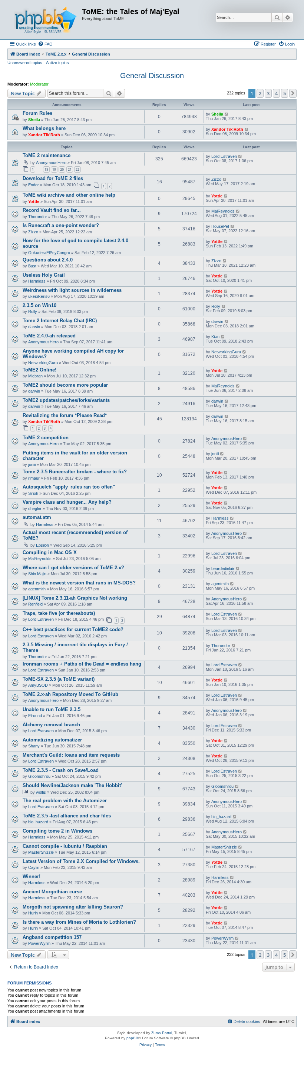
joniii (32, 464)
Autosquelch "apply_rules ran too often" (69, 487)
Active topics (57, 62)
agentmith (37, 589)
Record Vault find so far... (52, 210)
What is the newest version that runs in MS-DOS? (79, 583)
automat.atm (37, 517)
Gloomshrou (39, 776)
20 (62, 169)
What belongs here (44, 128)
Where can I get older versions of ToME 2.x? (73, 567)
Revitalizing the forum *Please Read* (65, 415)
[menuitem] (45, 44)
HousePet (220, 226)
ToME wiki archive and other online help (69, 195)
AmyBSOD (38, 685)
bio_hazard (38, 822)
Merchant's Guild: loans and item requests (71, 755)
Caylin (33, 867)
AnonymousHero (51, 162)
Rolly (32, 311)
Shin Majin (37, 573)
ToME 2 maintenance (46, 155)
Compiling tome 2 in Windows (57, 831)
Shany (34, 746)
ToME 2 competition (46, 437)
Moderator (39, 84)
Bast (32, 266)
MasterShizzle (41, 852)
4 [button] (276, 93)
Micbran (35, 376)
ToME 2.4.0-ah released (49, 336)
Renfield (35, 604)
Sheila (34, 119)
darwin (34, 326)
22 (77, 169)
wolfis (41, 792)
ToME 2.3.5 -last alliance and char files (67, 816)
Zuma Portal (161, 1033)
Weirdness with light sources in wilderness (72, 290)
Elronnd (35, 715)
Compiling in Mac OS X (50, 552)
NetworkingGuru (43, 362)
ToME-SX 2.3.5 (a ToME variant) (59, 679)
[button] (293, 93)
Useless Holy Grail (44, 275)
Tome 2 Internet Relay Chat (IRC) (60, 320)
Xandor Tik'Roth (44, 135)
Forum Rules (37, 113)
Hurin (33, 913)
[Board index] (45, 19)
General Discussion (152, 75)
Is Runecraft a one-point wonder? (61, 225)
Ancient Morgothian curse (52, 891)
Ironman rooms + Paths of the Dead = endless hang (82, 664)
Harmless (37, 281)
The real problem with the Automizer (65, 800)
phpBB (132, 1038)
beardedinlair (222, 568)
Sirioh (33, 493)
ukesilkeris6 (39, 296)
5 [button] (284, 93)
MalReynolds (223, 211)
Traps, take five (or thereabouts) (59, 613)
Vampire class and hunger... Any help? (67, 502)
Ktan (215, 336)
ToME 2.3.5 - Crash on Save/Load (61, 770)
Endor (33, 185)
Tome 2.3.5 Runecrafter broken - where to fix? (75, 471)
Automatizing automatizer (52, 740)
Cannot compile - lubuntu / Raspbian (65, 846)
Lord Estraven (224, 156)
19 (54, 169)
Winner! (31, 876)
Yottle (33, 201)
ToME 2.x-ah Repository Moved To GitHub (70, 694)
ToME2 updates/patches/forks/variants (66, 400)
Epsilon (42, 545)
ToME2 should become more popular (65, 385)
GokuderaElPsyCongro (49, 252)
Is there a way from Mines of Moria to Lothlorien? (79, 922)
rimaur (34, 478)
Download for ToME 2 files (53, 178)
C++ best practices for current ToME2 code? (73, 629)
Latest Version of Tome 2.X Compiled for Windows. (81, 861)
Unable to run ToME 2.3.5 (51, 709)
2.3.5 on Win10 (39, 305)
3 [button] (268, 93)
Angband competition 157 (52, 937)
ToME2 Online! (39, 370)
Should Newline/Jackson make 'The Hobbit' (72, 785)
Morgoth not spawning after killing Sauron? (73, 907)
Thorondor (37, 216)
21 (70, 169)
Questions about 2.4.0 (48, 260)
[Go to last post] (226, 114)
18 (46, 169)
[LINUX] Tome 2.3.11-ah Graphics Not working (75, 598)
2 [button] (260, 93)
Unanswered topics (24, 62)
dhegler (35, 508)
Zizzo (216, 179)
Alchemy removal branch (51, 724)
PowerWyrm (39, 943)
